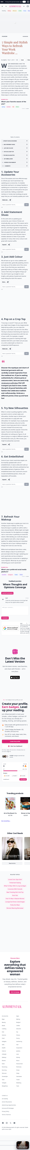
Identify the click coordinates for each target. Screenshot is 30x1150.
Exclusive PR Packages (8, 1108)
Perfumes (18, 1067)
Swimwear (19, 1076)
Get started (23, 779)
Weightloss (5, 1086)
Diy (17, 1032)
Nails (3, 1063)
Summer (9, 107)
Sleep (17, 1073)
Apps (17, 1016)
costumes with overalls (15, 889)
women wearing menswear (15, 908)
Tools (17, 1086)
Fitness (18, 1035)
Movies (4, 1060)
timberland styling (15, 883)
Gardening (19, 1041)
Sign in (9, 751)
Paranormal (19, 1063)
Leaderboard (6, 779)
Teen (3, 1079)
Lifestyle (4, 1054)
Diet (3, 1032)
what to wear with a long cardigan (15, 886)
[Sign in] (27, 6)
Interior (4, 1051)
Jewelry (18, 1051)
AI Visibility (5, 1098)
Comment (5, 618)
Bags (3, 1019)
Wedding (4, 10)
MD (17, 60)
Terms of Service (6, 1114)
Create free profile (15, 741)
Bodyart (18, 1022)
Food (3, 1038)
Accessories (5, 1016)
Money (9, 10)
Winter (17, 107)
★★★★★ (25, 36)
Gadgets (4, 1041)
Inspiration (19, 1048)
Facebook (4, 574)
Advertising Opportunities (9, 1105)
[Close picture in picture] (18, 1142)
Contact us (5, 1095)
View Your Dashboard (16, 746)
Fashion (4, 1035)
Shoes (18, 1070)
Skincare (15, 10)
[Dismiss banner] (26, 623)
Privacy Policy (5, 1111)
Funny (24, 10)
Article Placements (7, 1102)
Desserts (18, 1028)
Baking (18, 1019)
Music (18, 1060)
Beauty (4, 1022)
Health (3, 1048)
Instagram (10, 574)
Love (17, 1054)
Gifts (3, 1044)
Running (4, 1070)
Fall (13, 107)
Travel (18, 1079)
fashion (4, 36)
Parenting (4, 1067)
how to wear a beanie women (15, 898)
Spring (3, 107)
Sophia (5, 60)
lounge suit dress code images (15, 902)
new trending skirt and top (15, 892)
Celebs (20, 10)
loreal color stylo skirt (15, 879)
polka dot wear (15, 905)
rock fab (15, 895)
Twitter (16, 574)
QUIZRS (27, 108)
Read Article (15, 864)
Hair (17, 1044)
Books (3, 1025)
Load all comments (7, 593)
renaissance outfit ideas (9, 383)
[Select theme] (24, 6)
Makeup (4, 1057)
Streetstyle (5, 1076)
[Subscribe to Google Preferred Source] (11, 628)
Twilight (4, 1083)
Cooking (4, 1028)
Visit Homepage (15, 992)
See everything (6, 821)
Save (22, 60)
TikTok (21, 574)
